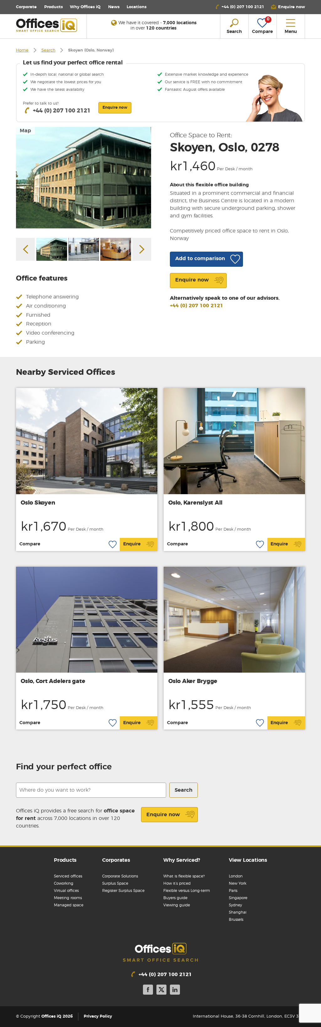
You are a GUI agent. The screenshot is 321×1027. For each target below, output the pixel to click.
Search (48, 50)
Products (53, 7)
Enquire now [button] (115, 107)
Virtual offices (66, 891)
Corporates (116, 860)
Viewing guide (176, 905)
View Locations (248, 860)
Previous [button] (25, 249)
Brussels (236, 919)
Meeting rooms (68, 898)
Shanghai (237, 912)
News (113, 7)
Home (22, 50)
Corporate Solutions (120, 876)
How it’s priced (177, 883)
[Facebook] (148, 991)
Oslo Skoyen (38, 503)
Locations (136, 7)
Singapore (238, 898)
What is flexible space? (184, 876)
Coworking (63, 883)
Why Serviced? (181, 860)
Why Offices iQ (85, 7)
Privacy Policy (98, 1016)
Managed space (68, 905)
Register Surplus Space (123, 891)
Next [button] (141, 249)
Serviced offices (68, 876)
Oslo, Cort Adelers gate (53, 681)
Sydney (235, 905)
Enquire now (163, 814)
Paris (233, 891)
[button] (288, 7)
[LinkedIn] (175, 991)
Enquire (131, 544)
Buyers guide (175, 898)
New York (237, 883)
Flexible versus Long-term (186, 891)
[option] (83, 177)
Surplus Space (115, 883)
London (236, 876)
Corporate (26, 7)
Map (25, 130)
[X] (161, 991)
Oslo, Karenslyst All (195, 503)
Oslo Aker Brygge (192, 681)
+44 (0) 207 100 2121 (196, 305)
